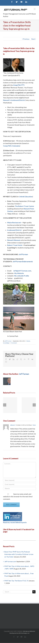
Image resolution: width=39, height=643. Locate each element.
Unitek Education (25, 196)
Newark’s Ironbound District (14, 100)
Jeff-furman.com (10, 561)
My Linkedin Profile (21, 276)
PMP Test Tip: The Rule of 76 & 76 (16, 581)
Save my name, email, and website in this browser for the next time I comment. (18, 496)
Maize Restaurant (14, 222)
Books (28, 341)
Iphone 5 (12, 425)
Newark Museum (13, 240)
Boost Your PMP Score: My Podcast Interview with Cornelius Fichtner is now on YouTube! (18, 554)
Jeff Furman (23, 254)
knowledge (6, 343)
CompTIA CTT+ (19, 85)
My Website (19, 273)
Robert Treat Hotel (14, 245)
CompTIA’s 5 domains (11, 146)
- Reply (34, 425)
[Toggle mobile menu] (35, 9)
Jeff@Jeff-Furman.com (22, 271)
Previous (26, 39)
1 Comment (14, 343)
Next (33, 39)
